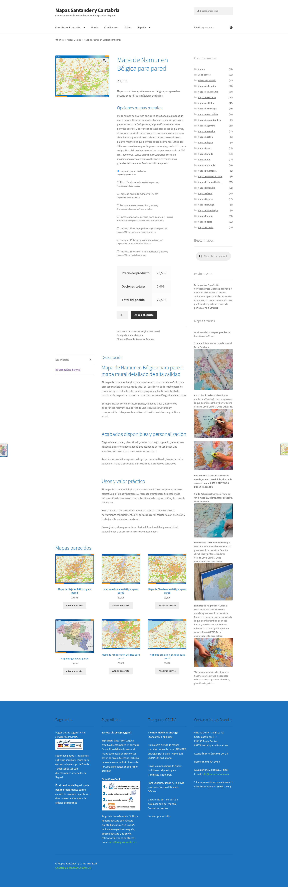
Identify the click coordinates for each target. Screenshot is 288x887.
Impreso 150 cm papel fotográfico (144, 228)
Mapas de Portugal (207, 108)
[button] (104, 60)
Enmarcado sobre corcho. (139, 205)
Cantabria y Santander (68, 27)
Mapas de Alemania (208, 91)
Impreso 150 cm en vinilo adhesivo (144, 251)
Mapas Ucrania (205, 227)
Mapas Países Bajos (208, 210)
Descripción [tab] (62, 359)
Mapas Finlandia (206, 187)
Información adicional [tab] (67, 369)
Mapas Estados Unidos (210, 182)
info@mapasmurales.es (122, 842)
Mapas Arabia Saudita (209, 119)
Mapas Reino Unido (208, 114)
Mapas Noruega (206, 204)
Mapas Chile (204, 159)
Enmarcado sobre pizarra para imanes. (146, 217)
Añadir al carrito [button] (74, 605)
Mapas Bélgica (74, 39)
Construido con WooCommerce (73, 867)
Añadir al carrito (144, 314)
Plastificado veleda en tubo (139, 182)
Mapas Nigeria (205, 199)
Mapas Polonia (205, 216)
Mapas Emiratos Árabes (210, 176)
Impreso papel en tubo (133, 171)
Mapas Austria (205, 136)
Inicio (61, 39)
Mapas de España (207, 86)
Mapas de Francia (207, 97)
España (142, 27)
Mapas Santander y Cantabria (87, 10)
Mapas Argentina (207, 125)
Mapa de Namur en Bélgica (140, 338)
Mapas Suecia (205, 221)
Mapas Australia (206, 131)
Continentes (111, 27)
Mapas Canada (205, 153)
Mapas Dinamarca (207, 170)
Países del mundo (207, 80)
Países (128, 27)
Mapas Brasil (204, 148)
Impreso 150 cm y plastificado (141, 240)
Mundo (94, 27)
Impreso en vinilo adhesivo (139, 193)
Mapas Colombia (206, 165)
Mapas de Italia (206, 103)
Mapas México (205, 193)
